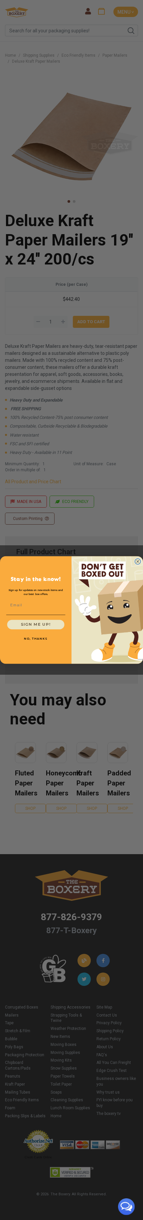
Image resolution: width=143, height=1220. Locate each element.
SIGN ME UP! (36, 624)
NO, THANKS (36, 638)
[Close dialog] (138, 561)
